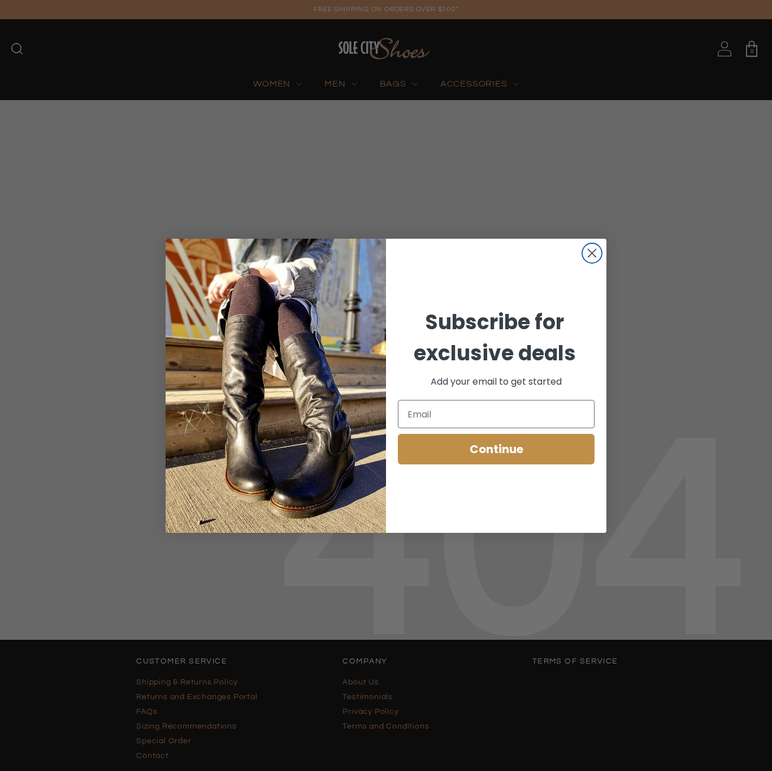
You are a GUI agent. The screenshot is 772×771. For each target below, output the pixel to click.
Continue (496, 449)
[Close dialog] (592, 253)
